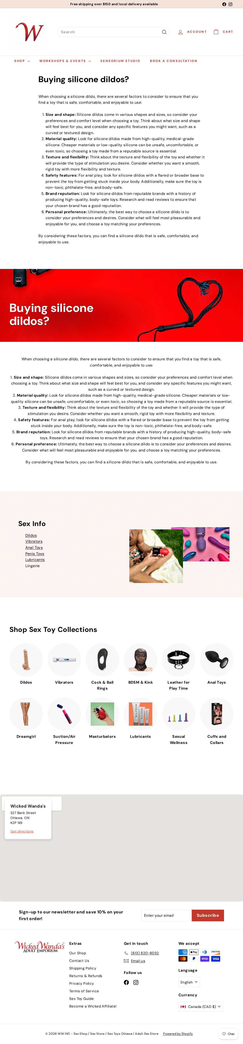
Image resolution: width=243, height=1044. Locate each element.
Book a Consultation (173, 61)
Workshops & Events (63, 61)
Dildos (31, 535)
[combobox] (113, 32)
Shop (20, 61)
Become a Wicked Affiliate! (93, 1006)
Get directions (22, 831)
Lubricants (35, 559)
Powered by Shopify (178, 1034)
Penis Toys (34, 553)
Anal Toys (34, 547)
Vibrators (34, 541)
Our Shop (77, 953)
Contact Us (79, 960)
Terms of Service (84, 991)
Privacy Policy (81, 983)
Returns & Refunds (86, 975)
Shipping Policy (82, 968)
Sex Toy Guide (81, 998)
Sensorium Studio (120, 61)
